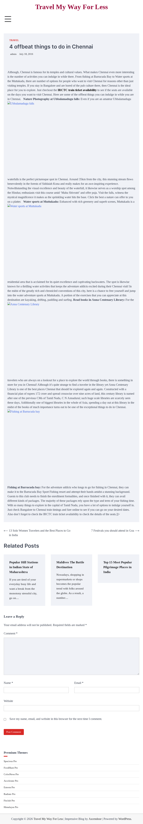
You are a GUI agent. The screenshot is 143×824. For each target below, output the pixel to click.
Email (78, 682)
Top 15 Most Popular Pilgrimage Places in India (117, 567)
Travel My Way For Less (71, 7)
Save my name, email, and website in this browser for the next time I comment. (55, 718)
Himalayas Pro (11, 807)
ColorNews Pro (11, 774)
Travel (14, 40)
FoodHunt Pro (11, 767)
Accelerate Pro (11, 780)
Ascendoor (95, 818)
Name (8, 682)
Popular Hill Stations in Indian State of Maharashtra (23, 567)
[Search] (134, 19)
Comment (11, 633)
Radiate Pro (9, 794)
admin (13, 54)
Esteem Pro (9, 787)
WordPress (124, 818)
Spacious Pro (10, 761)
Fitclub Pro (9, 800)
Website (8, 701)
